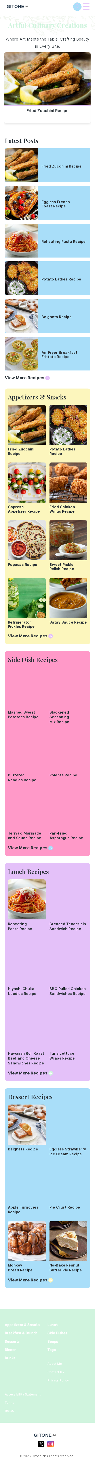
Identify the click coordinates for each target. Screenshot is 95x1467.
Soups (53, 1341)
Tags (52, 1350)
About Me (55, 1363)
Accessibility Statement (23, 1394)
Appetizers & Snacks (22, 1325)
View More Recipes (24, 377)
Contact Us (56, 1372)
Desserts (12, 1341)
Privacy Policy (58, 1380)
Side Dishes (57, 1333)
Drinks (10, 1358)
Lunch (53, 1325)
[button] (87, 74)
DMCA (9, 1411)
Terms (9, 1402)
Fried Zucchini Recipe (47, 110)
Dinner (10, 1350)
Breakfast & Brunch (21, 1333)
